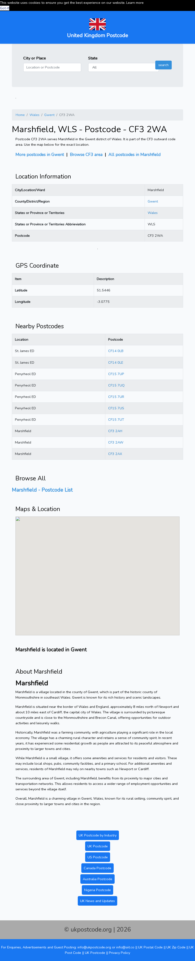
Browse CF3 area (86, 154)
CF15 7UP (116, 374)
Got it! (4, 8)
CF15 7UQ (116, 385)
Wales (34, 114)
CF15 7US (116, 408)
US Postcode (98, 857)
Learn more (135, 2)
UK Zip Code (175, 947)
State (93, 58)
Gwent (49, 114)
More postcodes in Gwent (39, 154)
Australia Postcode (97, 879)
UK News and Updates (97, 900)
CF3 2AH (115, 431)
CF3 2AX (115, 453)
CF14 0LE (115, 362)
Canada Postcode (97, 868)
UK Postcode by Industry (98, 835)
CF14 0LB (115, 350)
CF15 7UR (116, 396)
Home (20, 114)
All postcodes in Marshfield (134, 154)
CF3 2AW (115, 442)
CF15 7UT (116, 419)
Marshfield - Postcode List (42, 489)
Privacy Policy (119, 952)
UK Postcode (98, 846)
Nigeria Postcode (97, 890)
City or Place (34, 58)
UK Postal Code (150, 947)
